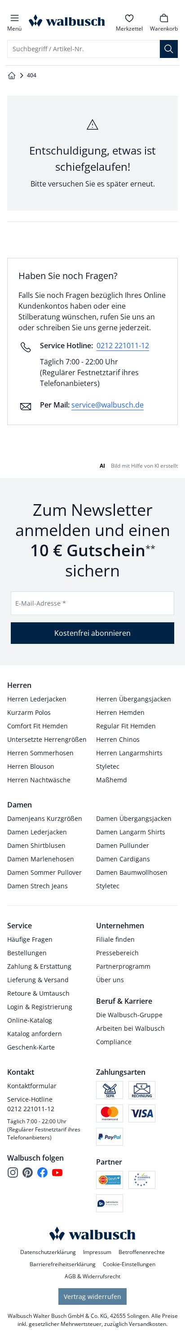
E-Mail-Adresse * (40, 603)
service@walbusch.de (107, 405)
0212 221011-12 (123, 345)
